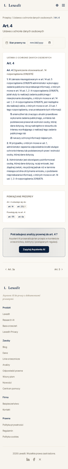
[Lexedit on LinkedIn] (28, 459)
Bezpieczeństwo (11, 403)
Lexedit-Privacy (10, 331)
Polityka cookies (11, 436)
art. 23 (21, 206)
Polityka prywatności (13, 424)
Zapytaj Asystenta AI (34, 249)
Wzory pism (9, 376)
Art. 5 (57, 269)
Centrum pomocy (11, 388)
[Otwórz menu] (63, 5)
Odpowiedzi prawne (13, 370)
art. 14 (10, 206)
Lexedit (6, 314)
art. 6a (21, 216)
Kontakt (6, 409)
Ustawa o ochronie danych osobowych (32, 17)
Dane (5, 352)
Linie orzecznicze (11, 358)
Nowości (7, 382)
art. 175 (11, 216)
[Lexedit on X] (40, 459)
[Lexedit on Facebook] (34, 459)
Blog (5, 347)
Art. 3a (11, 269)
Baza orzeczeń (10, 325)
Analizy (6, 364)
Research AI (8, 319)
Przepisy (7, 17)
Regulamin (8, 430)
